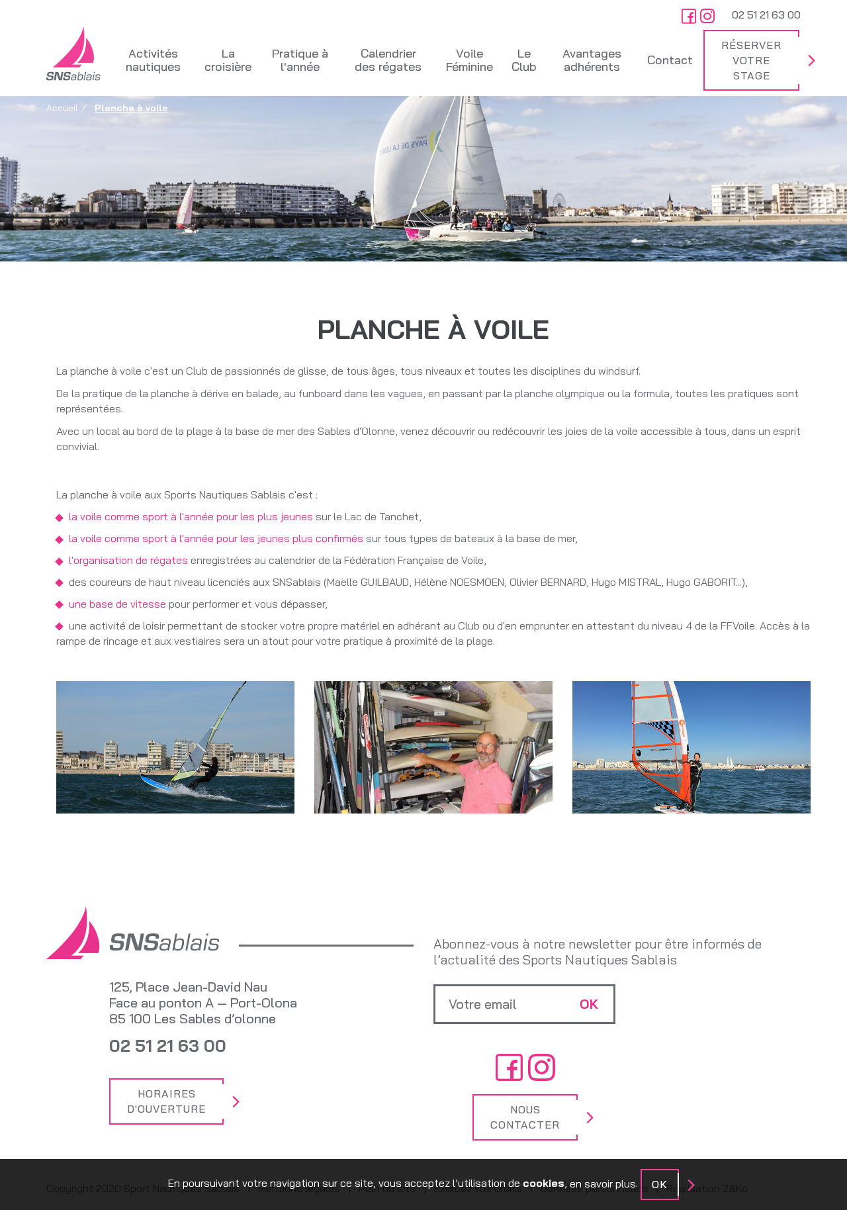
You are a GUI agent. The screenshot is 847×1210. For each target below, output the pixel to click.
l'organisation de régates (128, 560)
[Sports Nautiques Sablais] (73, 53)
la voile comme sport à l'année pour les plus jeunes (191, 516)
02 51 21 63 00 (766, 14)
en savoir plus (603, 1183)
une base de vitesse (117, 603)
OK (660, 1184)
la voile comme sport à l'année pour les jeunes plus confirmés (216, 538)
